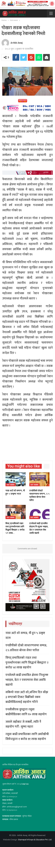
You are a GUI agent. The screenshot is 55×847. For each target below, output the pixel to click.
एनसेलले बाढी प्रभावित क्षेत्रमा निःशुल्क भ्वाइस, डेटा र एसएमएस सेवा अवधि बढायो (27, 679)
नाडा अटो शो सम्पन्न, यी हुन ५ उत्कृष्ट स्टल (25, 635)
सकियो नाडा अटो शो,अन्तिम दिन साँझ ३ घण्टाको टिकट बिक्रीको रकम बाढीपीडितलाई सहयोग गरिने (27, 697)
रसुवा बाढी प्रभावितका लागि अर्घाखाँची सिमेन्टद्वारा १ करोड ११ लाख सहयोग (27, 737)
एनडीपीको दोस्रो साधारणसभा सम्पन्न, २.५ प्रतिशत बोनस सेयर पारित (26, 648)
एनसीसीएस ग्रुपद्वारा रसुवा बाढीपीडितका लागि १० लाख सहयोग (26, 712)
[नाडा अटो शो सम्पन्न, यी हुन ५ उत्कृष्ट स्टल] (16, 479)
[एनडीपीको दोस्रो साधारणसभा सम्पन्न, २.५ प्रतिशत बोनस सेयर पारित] (39, 479)
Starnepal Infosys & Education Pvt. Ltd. (35, 839)
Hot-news (11, 485)
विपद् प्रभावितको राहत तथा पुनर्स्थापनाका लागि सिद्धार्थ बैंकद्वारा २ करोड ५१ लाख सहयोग (27, 662)
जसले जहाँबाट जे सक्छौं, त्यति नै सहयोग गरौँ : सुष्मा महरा (23, 724)
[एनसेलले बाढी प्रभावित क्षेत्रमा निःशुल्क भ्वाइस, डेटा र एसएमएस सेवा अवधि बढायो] (39, 512)
